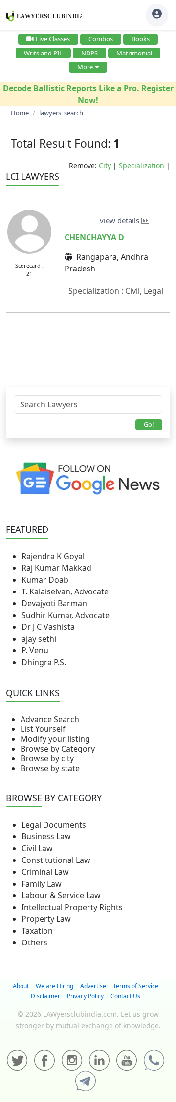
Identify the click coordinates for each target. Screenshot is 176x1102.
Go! (149, 424)
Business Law (46, 836)
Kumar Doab (45, 579)
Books (141, 38)
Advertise (93, 986)
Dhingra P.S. (44, 662)
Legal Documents (54, 824)
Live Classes (53, 38)
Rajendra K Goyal (53, 556)
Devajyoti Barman (54, 603)
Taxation (37, 930)
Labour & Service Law (61, 895)
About (21, 986)
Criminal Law (45, 871)
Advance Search (50, 719)
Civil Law (37, 848)
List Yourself (43, 729)
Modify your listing (55, 738)
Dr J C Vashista (48, 626)
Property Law (46, 919)
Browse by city (47, 758)
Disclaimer (45, 996)
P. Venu (35, 650)
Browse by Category (58, 748)
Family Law (42, 883)
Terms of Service (135, 986)
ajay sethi (39, 638)
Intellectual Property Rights (72, 907)
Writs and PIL (43, 53)
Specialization (141, 165)
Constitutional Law (56, 860)
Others (34, 942)
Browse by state (50, 768)
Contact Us (125, 996)
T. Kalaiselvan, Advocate (65, 591)
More (85, 66)
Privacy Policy (85, 996)
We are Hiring (54, 986)
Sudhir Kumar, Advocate (66, 615)
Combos (100, 38)
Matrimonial (134, 53)
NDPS (89, 53)
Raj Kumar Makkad (56, 568)
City (105, 165)
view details (120, 220)
